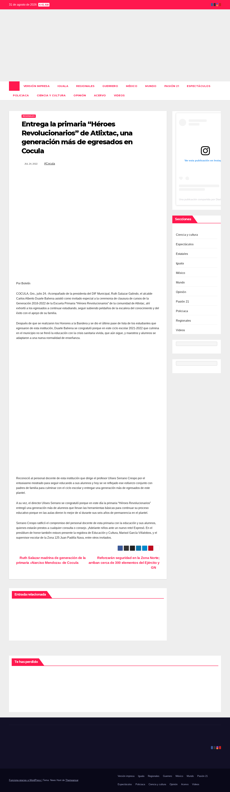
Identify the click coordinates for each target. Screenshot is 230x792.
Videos (119, 95)
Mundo (151, 86)
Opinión (79, 95)
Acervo (100, 95)
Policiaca (21, 95)
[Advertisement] (115, 54)
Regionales (85, 86)
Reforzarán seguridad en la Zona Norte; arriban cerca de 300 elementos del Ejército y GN (124, 562)
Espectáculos (198, 86)
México (131, 86)
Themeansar (71, 780)
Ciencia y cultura (51, 95)
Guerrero (110, 86)
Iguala (63, 86)
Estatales (182, 253)
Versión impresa (37, 86)
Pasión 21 (171, 86)
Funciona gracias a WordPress (25, 780)
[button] (218, 90)
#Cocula (49, 163)
